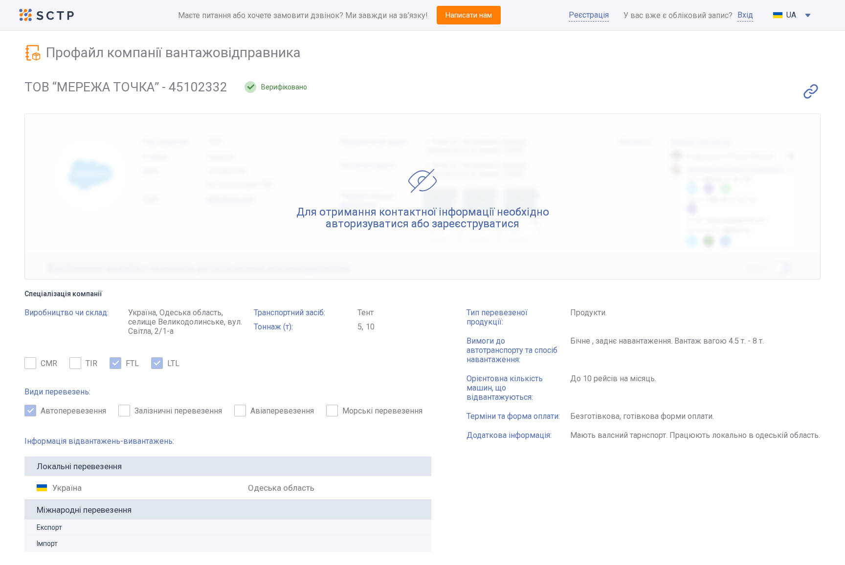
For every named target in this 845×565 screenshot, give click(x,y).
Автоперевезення (73, 410)
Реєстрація (589, 15)
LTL (173, 363)
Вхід (745, 15)
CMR (49, 363)
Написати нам (468, 15)
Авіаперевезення (282, 410)
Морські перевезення (382, 410)
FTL (132, 363)
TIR (91, 363)
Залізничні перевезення (178, 410)
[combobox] (792, 15)
